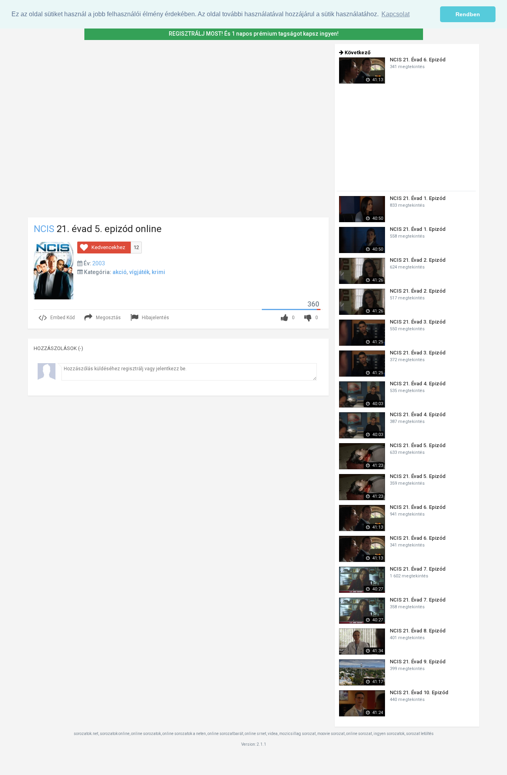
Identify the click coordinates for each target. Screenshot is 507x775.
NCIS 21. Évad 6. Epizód (418, 60)
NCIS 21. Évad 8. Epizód (418, 631)
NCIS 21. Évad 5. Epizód (418, 445)
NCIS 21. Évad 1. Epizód (418, 198)
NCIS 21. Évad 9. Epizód (418, 662)
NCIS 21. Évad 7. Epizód (418, 569)
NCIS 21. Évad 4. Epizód (418, 384)
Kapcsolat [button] (395, 14)
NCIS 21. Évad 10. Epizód (419, 692)
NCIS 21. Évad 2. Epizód (418, 260)
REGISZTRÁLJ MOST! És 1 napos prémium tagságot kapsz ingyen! (254, 33)
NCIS (44, 228)
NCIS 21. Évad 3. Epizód (418, 322)
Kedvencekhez (108, 247)
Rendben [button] (468, 14)
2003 (98, 263)
